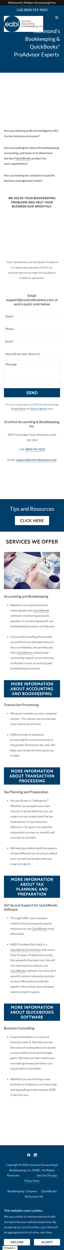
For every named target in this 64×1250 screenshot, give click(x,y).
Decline (17, 1242)
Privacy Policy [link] (18, 408)
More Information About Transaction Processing (32, 776)
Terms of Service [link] (38, 408)
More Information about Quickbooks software (32, 1012)
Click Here (32, 520)
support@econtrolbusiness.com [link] (36, 460)
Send (32, 392)
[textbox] (32, 314)
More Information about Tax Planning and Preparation (32, 887)
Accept (47, 1242)
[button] (56, 17)
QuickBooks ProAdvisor (25, 949)
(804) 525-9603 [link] (35, 10)
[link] (23, 17)
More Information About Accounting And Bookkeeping (32, 688)
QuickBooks (44, 46)
